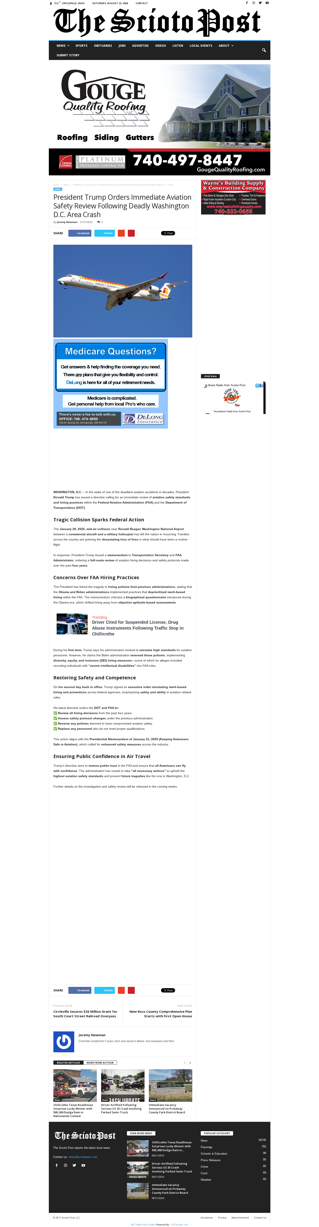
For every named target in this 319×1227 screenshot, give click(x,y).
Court (204, 1173)
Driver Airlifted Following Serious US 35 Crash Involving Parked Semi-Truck (121, 1108)
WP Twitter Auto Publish (143, 1224)
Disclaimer (207, 1217)
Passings (206, 1147)
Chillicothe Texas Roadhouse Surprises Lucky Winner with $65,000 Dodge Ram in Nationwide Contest (73, 1110)
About (224, 45)
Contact (142, 3)
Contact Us (260, 1217)
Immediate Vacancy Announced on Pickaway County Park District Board (167, 1108)
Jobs (122, 45)
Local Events (201, 45)
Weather (206, 1179)
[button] (264, 50)
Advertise (140, 45)
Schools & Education (214, 1153)
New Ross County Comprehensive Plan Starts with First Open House (161, 1013)
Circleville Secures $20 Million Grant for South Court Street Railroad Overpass (85, 1013)
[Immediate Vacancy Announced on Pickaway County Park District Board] (170, 1085)
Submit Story (68, 55)
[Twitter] (260, 3)
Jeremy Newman (67, 222)
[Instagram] (253, 3)
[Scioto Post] (159, 23)
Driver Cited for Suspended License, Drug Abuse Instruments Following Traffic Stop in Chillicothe (138, 628)
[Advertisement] (122, 459)
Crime (204, 1166)
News (61, 45)
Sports (81, 45)
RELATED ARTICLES (68, 1062)
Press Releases (211, 1160)
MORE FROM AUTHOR (100, 1062)
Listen (178, 45)
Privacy (222, 1217)
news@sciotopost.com (83, 1157)
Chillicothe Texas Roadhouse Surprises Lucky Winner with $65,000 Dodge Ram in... (172, 1146)
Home (56, 184)
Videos (160, 45)
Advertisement (240, 1217)
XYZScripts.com (179, 1224)
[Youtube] (267, 3)
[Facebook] (247, 3)
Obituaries (103, 45)
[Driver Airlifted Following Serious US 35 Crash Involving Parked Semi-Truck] (123, 1085)
